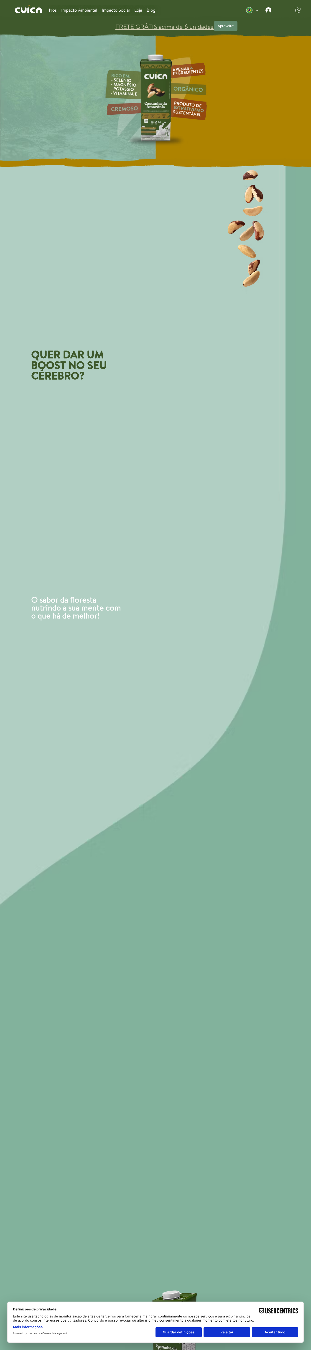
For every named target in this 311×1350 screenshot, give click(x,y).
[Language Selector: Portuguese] (252, 10)
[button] (298, 10)
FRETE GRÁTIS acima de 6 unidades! (85, 26)
